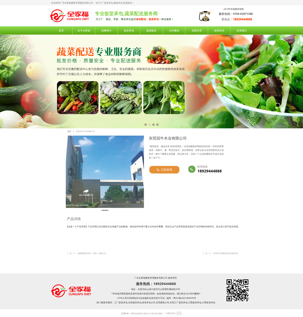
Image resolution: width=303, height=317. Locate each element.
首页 (69, 131)
